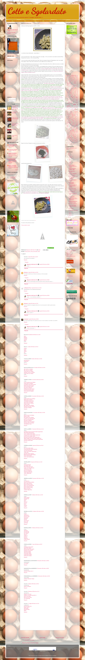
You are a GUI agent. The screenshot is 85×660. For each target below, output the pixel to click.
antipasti (68, 75)
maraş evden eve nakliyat (28, 371)
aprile (70, 163)
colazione (74, 83)
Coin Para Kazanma (27, 470)
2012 (69, 154)
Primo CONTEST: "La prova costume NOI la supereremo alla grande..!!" (15, 108)
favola (26, 251)
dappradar (26, 538)
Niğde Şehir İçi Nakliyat (28, 399)
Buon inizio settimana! (72, 173)
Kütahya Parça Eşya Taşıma (29, 388)
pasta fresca (72, 125)
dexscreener (26, 517)
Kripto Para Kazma (27, 464)
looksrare (25, 501)
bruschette (73, 77)
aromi (67, 76)
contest (72, 86)
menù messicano (70, 117)
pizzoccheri (72, 128)
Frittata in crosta (71, 196)
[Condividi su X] (45, 249)
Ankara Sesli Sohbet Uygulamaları (30, 451)
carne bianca (73, 79)
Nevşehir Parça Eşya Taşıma (29, 406)
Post (9, 98)
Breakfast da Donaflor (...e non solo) (12, 145)
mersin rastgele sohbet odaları (29, 433)
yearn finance (26, 520)
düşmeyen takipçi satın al (28, 571)
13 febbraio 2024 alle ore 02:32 (37, 527)
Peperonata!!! (70, 208)
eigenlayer (26, 518)
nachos (76, 119)
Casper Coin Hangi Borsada (29, 467)
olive (73, 121)
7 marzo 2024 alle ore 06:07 (37, 544)
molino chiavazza (68, 118)
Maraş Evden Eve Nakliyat (29, 391)
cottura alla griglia (73, 87)
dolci (72, 96)
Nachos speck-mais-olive (14, 112)
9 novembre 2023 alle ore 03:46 (37, 379)
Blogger (54, 655)
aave (25, 500)
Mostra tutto (17, 169)
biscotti (76, 76)
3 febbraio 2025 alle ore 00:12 (33, 583)
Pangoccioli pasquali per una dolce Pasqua (72, 202)
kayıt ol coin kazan (27, 596)
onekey (25, 506)
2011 (69, 217)
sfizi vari (75, 137)
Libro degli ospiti (39, 20)
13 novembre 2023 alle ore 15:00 (39, 412)
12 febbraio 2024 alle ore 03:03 (38, 511)
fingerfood (70, 102)
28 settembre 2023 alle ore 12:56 (34, 334)
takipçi (25, 610)
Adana (25, 350)
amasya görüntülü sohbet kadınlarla (30, 449)
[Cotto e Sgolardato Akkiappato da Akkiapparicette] (70, 272)
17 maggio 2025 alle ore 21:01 (33, 603)
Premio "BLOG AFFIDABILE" (71, 183)
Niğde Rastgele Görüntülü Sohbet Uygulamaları (32, 438)
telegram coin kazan (27, 594)
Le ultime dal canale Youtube (18, 20)
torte (72, 140)
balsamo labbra (71, 76)
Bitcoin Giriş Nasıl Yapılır (28, 466)
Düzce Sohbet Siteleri (28, 455)
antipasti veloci (73, 75)
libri (77, 110)
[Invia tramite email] (43, 249)
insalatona (67, 109)
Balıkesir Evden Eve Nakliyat (29, 421)
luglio (70, 159)
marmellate (74, 115)
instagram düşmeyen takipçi (29, 578)
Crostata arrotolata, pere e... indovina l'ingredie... (72, 177)
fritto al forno (76, 103)
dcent (25, 504)
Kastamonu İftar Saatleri (28, 550)
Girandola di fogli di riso (12, 150)
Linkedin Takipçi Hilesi (28, 489)
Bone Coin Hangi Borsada (28, 419)
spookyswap (26, 515)
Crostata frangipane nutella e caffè (72, 169)
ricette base (75, 131)
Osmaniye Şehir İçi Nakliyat (29, 422)
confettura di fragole (75, 85)
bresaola (69, 77)
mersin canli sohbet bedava (29, 456)
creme (72, 88)
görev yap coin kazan (28, 597)
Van (24, 352)
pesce (75, 126)
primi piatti (35, 251)
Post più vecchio (60, 637)
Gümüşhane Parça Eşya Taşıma (30, 384)
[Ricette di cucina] (69, 263)
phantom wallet (26, 516)
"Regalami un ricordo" (72, 189)
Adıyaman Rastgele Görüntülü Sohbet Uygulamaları (33, 439)
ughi (67, 141)
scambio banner (42, 651)
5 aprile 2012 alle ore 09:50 (33, 319)
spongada (75, 138)
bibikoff (47, 655)
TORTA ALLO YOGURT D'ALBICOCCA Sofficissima (13, 167)
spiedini (67, 138)
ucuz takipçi (26, 563)
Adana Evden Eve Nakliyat (29, 403)
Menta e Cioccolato (12, 165)
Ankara (25, 351)
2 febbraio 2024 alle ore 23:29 (37, 494)
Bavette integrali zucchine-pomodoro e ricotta (72, 166)
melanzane (76, 116)
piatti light (71, 127)
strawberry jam (72, 139)
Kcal (75, 109)
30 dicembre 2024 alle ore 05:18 (44, 576)
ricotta (38, 251)
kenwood (70, 110)
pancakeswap (26, 498)
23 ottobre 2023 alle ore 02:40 (39, 367)
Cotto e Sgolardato (37, 11)
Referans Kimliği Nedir (28, 471)
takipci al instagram (27, 586)
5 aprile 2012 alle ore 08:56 (44, 279)
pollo (77, 128)
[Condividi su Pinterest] (47, 249)
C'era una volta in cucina (25, 225)
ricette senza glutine (73, 134)
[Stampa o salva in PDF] (50, 248)
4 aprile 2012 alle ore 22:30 (33, 272)
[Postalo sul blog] (44, 249)
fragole (72, 103)
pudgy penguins (27, 539)
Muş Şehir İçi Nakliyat (28, 387)
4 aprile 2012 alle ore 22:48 (36, 287)
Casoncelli (14, 129)
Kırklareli (25, 338)
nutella (73, 120)
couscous (67, 88)
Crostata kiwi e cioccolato (73, 210)
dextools (25, 505)
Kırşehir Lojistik (26, 404)
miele (75, 117)
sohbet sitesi (26, 452)
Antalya (25, 348)
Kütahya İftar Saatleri (28, 555)
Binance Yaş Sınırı (27, 488)
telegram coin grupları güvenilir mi (30, 595)
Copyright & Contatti (61, 20)
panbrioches (68, 122)
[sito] (71, 33)
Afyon (25, 336)
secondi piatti (69, 137)
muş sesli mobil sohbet (28, 450)
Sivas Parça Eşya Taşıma (28, 386)
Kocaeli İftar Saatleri (27, 553)
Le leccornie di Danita (12, 149)
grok (74, 107)
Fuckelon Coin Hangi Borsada (29, 418)
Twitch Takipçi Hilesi (27, 473)
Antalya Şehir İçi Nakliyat (28, 383)
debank (25, 534)
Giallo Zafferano (69, 254)
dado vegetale (74, 95)
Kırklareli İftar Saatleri (28, 554)
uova (74, 141)
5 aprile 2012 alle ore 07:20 (33, 303)
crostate (67, 89)
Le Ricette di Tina (27, 287)
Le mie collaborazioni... (30, 20)
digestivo (67, 96)
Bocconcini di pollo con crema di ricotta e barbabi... (72, 185)
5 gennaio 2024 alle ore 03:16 (37, 445)
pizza (69, 128)
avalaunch (26, 535)
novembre (71, 157)
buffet (77, 77)
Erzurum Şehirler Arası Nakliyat (29, 382)
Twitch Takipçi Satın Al (28, 472)
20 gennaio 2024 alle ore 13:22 (38, 478)
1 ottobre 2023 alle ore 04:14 (33, 346)
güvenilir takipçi (27, 609)
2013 (69, 153)
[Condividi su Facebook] (46, 249)
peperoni (71, 126)
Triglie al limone (11, 146)
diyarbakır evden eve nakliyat (29, 372)
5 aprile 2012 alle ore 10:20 (44, 326)
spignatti (71, 138)
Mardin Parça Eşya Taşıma (29, 385)
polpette (69, 129)
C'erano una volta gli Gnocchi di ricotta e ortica (15, 124)
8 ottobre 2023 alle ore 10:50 (36, 358)
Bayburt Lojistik (26, 416)
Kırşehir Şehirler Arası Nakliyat (29, 398)
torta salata (69, 140)
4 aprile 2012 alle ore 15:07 (33, 256)
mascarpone (68, 116)
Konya (25, 349)
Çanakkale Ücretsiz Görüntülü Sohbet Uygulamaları (33, 431)
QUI (70, 233)
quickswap (26, 522)
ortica (32, 251)
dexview (25, 519)
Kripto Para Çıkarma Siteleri (29, 482)
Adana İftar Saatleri (27, 552)
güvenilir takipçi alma (28, 606)
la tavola (74, 110)
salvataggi (74, 136)
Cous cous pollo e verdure (71, 171)
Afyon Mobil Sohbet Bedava (29, 432)
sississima (26, 319)
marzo (70, 212)
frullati (69, 104)
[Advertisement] (42, 633)
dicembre (70, 156)
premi (73, 129)
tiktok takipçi (26, 608)
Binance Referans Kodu (28, 484)
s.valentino (68, 136)
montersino (68, 119)
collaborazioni (68, 85)
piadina (67, 127)
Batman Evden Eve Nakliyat (29, 415)
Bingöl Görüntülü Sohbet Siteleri (30, 454)
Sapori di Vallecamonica (70, 256)
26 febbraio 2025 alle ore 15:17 (33, 591)
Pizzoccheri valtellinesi (72, 203)
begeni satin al (26, 607)
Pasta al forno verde (72, 188)
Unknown (26, 272)
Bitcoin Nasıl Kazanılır (28, 483)
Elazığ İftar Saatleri (27, 551)
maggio (70, 162)
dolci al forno (75, 97)
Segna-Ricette (46, 20)
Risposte (26, 262)
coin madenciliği (27, 598)
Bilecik (25, 340)
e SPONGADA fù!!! (71, 191)
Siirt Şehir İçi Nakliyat (28, 407)
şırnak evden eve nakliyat (28, 373)
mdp (72, 116)
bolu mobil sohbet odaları (28, 448)
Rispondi (25, 259)
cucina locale (72, 89)
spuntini (67, 139)
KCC (67, 110)
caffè (74, 78)
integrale (72, 109)
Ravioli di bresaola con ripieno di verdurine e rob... (72, 194)
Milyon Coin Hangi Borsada (29, 485)
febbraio (70, 213)
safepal (25, 499)
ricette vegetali (68, 135)
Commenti (11, 100)
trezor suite (26, 521)
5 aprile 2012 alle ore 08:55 (44, 264)
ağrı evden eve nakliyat (28, 370)
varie (77, 141)
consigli (69, 86)
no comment (68, 120)
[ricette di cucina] (69, 266)
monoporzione (75, 118)
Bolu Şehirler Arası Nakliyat (29, 417)
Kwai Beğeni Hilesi (27, 465)
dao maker (26, 533)
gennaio (70, 215)
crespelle (75, 88)
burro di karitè (70, 78)
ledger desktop (26, 497)
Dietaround (68, 253)
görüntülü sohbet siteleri (28, 440)
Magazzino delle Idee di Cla (31, 249)
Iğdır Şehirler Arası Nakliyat (29, 405)
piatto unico (75, 127)
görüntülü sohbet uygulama (29, 453)
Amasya (25, 339)
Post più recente (25, 637)
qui (35, 220)
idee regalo (74, 108)
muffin (72, 119)
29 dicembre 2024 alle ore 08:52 (43, 560)
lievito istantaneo (70, 111)
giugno (70, 160)
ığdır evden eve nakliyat (28, 369)
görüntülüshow (26, 360)
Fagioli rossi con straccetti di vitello (15, 118)
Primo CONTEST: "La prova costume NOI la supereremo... (72, 198)
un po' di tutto (71, 141)
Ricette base (53, 20)
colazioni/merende (69, 84)
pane (74, 122)
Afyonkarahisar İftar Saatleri (29, 549)
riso (76, 135)
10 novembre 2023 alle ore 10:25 (38, 396)
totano (76, 140)
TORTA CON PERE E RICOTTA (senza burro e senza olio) (12, 155)
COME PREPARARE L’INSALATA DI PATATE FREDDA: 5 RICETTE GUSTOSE (12, 161)
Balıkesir (25, 337)
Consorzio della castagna (71, 250)
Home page (9, 20)
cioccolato (68, 83)
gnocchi (28, 251)
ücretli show (26, 361)
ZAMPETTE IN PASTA (12, 153)
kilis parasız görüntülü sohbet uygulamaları (32, 437)
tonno (77, 139)
